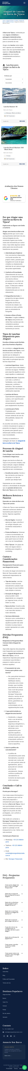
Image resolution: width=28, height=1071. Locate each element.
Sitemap (21, 1068)
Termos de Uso (7, 983)
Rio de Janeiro (6, 1013)
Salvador (5, 1017)
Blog (4, 975)
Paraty (4, 1009)
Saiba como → (8, 1055)
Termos (16, 1068)
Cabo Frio (5, 1002)
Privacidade (9, 1068)
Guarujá (5, 1005)
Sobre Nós (5, 971)
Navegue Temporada (15, 859)
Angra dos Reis (6, 994)
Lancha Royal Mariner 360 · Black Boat (14, 148)
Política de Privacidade (9, 979)
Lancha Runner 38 (10, 107)
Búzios (4, 998)
